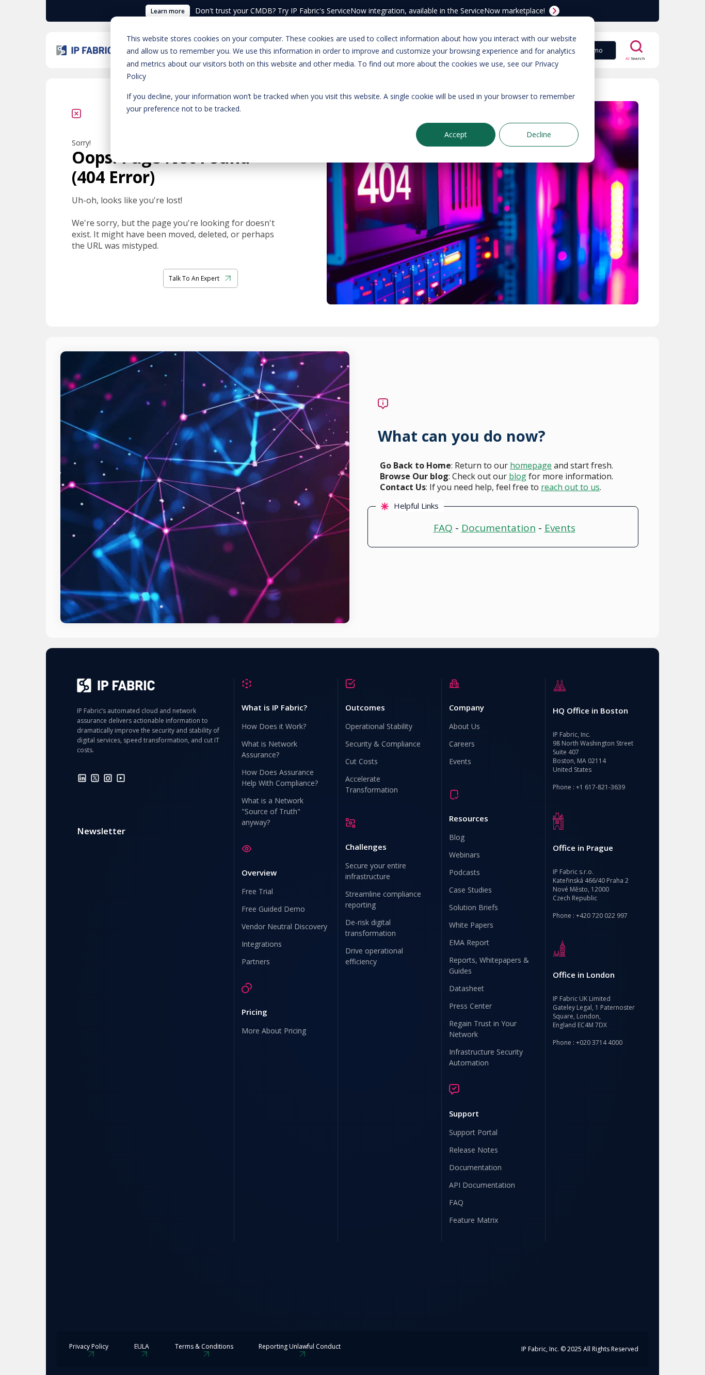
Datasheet (466, 988)
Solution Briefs (473, 907)
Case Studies (470, 890)
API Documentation (482, 1185)
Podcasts (464, 872)
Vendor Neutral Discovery (284, 926)
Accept (455, 134)
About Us (464, 726)
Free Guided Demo (273, 909)
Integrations (262, 944)
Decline (538, 134)
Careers (462, 744)
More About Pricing (274, 1031)
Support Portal (473, 1132)
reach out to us (570, 487)
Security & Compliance (383, 744)
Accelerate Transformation (371, 784)
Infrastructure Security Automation (486, 1057)
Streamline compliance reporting (383, 899)
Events (559, 528)
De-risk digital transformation (370, 927)
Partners (256, 961)
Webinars (464, 855)
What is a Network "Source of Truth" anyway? (272, 811)
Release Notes (473, 1150)
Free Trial (257, 891)
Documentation (498, 528)
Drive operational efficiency (374, 956)
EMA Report (469, 942)
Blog (456, 837)
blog (517, 476)
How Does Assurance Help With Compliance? (280, 777)
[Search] (636, 46)
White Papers (471, 925)
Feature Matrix (473, 1220)
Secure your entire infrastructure (375, 871)
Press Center (470, 1006)
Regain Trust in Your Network (483, 1028)
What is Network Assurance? (269, 749)
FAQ (443, 528)
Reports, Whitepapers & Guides (489, 965)
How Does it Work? (274, 726)
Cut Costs (361, 761)
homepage (531, 465)
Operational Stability (378, 726)
